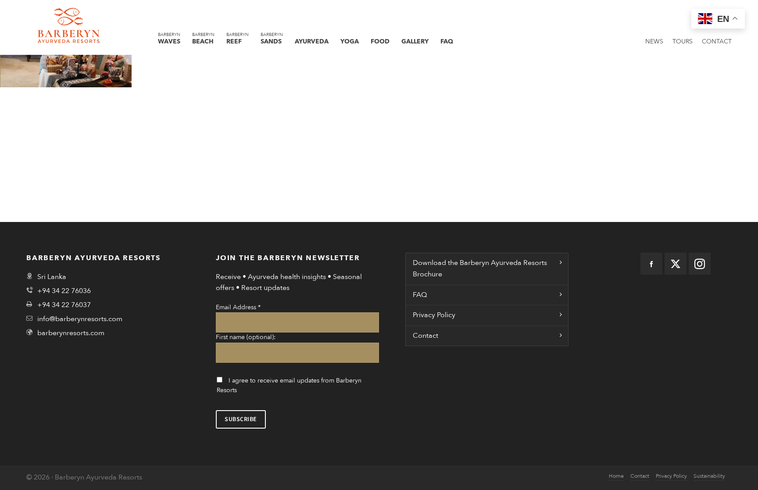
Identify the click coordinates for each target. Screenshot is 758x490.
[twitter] (675, 264)
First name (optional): (245, 337)
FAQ (420, 295)
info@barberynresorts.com (79, 319)
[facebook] (651, 264)
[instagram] (700, 264)
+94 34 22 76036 (64, 291)
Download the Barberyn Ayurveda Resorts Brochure (480, 268)
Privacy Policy (434, 315)
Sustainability (709, 475)
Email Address (238, 307)
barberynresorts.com (70, 333)
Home (616, 475)
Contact (425, 335)
